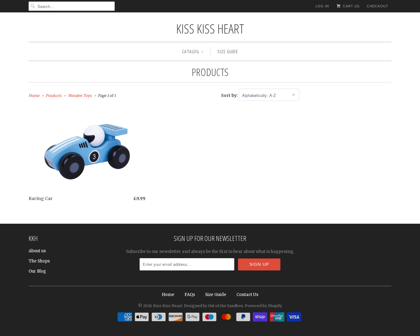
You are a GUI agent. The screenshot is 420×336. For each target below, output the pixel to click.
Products (210, 72)
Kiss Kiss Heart (210, 28)
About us (37, 251)
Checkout (377, 6)
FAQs (189, 294)
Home (168, 294)
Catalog (190, 51)
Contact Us (247, 294)
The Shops (39, 261)
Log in (322, 6)
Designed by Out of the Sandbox (213, 305)
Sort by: (230, 95)
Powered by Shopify (263, 305)
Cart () (351, 6)
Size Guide (227, 51)
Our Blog (37, 271)
